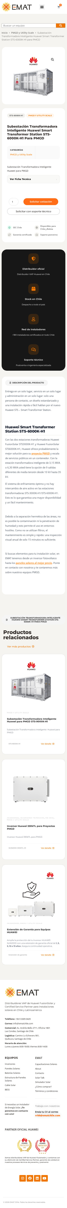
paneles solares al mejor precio (34, 563)
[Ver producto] (33, 685)
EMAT (38, 1058)
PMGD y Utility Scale (22, 32)
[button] (42, 7)
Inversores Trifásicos (32, 818)
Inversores (13, 818)
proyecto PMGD (41, 453)
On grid (50, 818)
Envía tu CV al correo (46, 1111)
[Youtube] (44, 1178)
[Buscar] (60, 25)
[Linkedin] (37, 1178)
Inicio (5, 32)
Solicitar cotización (41, 201)
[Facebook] (30, 1178)
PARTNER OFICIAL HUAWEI (21, 1129)
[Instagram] (22, 1178)
